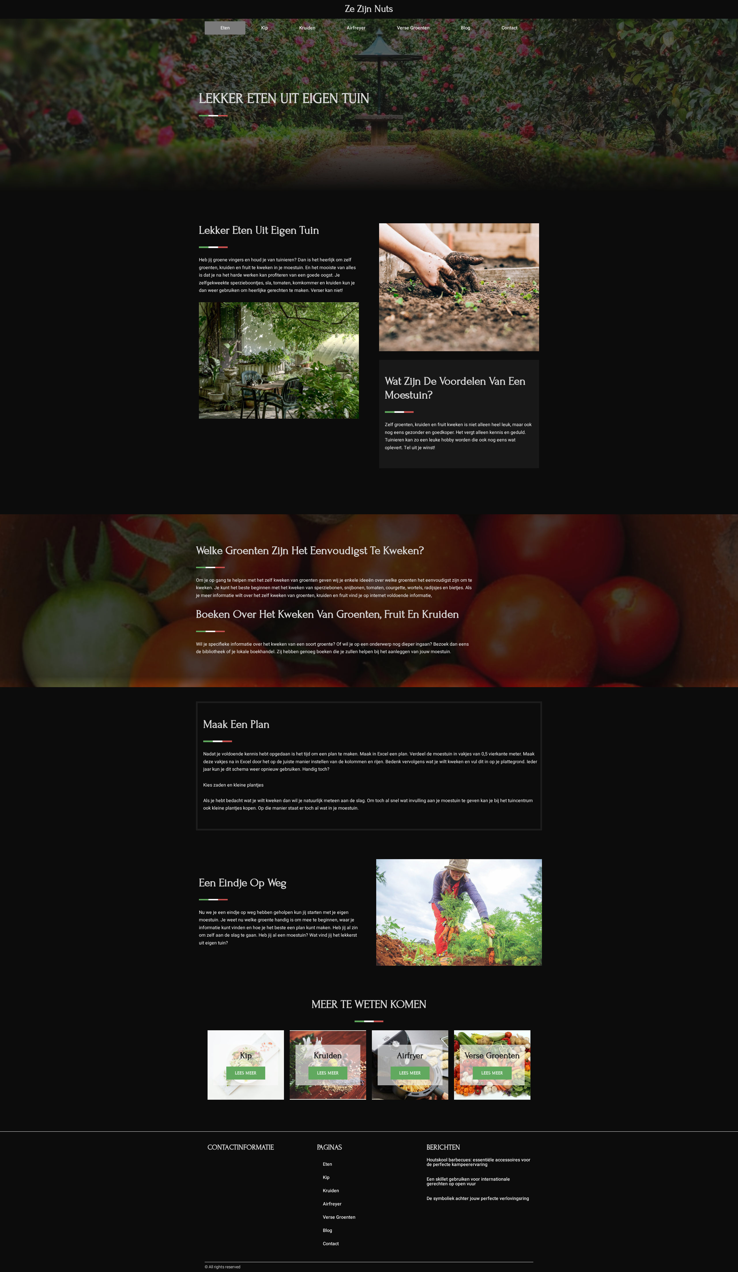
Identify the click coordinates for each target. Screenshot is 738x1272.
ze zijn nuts (369, 8)
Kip (264, 27)
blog (465, 27)
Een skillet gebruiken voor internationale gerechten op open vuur (468, 1181)
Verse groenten (413, 27)
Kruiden (307, 27)
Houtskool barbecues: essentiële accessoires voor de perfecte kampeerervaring (478, 1162)
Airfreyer (356, 27)
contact (509, 27)
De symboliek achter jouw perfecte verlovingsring (478, 1198)
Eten (225, 27)
